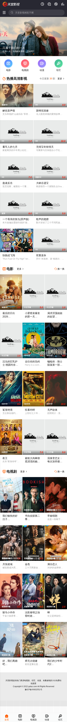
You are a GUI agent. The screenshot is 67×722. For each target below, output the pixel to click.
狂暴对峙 (30, 409)
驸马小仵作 (8, 612)
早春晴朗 (52, 515)
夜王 (4, 458)
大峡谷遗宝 (42, 183)
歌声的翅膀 (42, 219)
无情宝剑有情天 (45, 146)
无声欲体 (52, 409)
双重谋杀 (41, 255)
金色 (27, 564)
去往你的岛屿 (32, 361)
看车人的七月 (9, 146)
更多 (61, 78)
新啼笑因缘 (42, 110)
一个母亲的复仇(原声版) (15, 219)
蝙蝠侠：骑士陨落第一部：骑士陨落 (54, 365)
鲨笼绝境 (7, 409)
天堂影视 (9, 680)
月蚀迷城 (7, 564)
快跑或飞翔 (8, 255)
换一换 (60, 269)
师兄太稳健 (31, 660)
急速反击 (7, 183)
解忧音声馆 (8, 110)
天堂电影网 (11, 4)
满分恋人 (52, 564)
